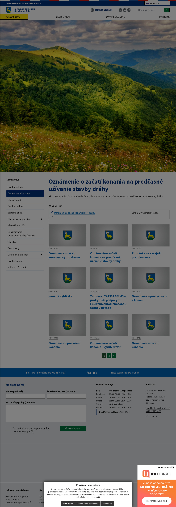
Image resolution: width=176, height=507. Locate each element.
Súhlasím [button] (68, 503)
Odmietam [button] (107, 503)
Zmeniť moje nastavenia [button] (87, 503)
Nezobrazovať (165, 467)
